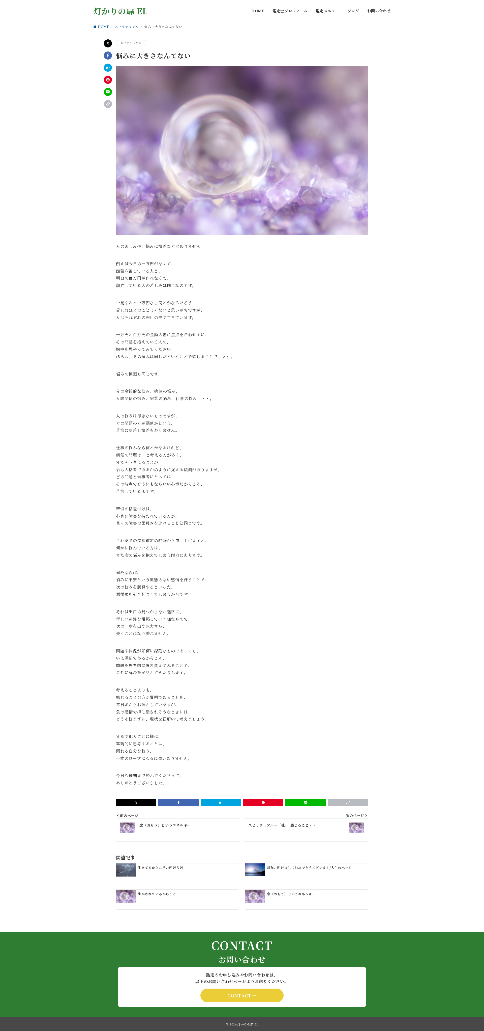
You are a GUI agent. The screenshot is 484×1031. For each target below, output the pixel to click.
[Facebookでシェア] (108, 55)
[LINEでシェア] (108, 92)
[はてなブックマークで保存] (108, 68)
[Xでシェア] (108, 43)
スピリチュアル (131, 43)
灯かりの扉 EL (120, 11)
